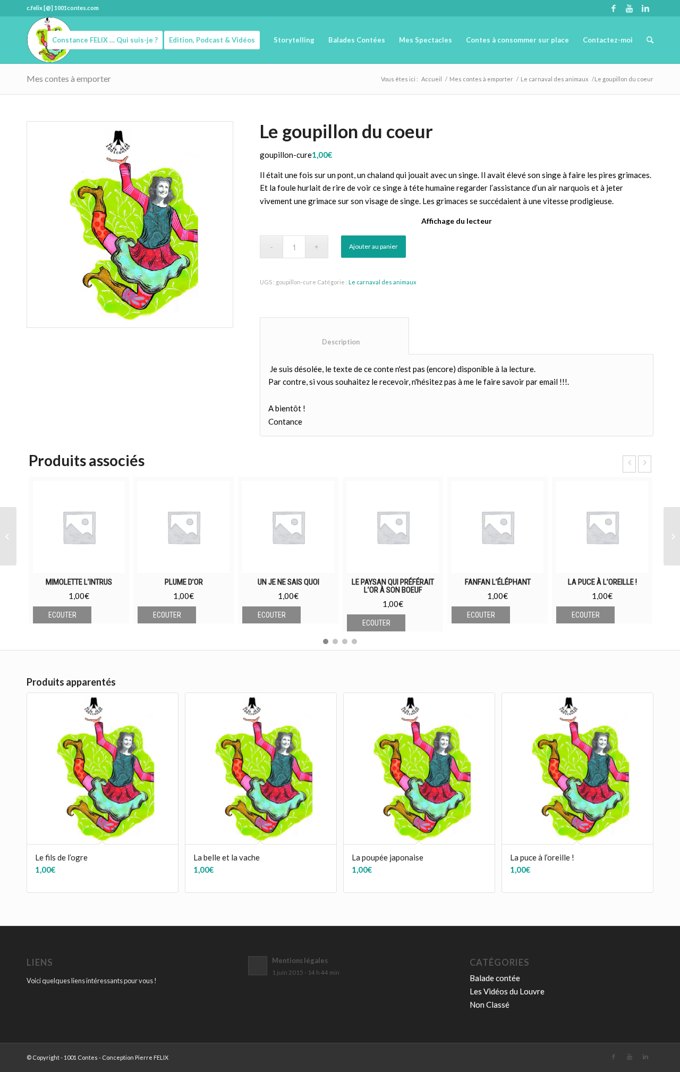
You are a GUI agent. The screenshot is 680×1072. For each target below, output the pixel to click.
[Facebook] (613, 8)
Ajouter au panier (373, 246)
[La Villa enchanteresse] (8, 536)
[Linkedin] (645, 8)
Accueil (431, 78)
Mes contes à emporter (69, 78)
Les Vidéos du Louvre (507, 991)
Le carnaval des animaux (555, 78)
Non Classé (489, 1004)
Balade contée (495, 978)
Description (334, 342)
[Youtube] (629, 8)
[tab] (334, 335)
